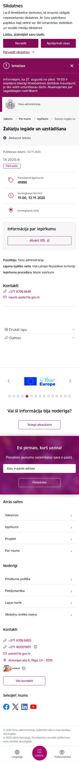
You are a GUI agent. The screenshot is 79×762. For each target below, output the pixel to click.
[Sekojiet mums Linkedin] (24, 707)
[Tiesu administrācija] (40, 109)
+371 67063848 (19, 291)
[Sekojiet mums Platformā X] (15, 707)
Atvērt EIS (37, 240)
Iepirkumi (11, 527)
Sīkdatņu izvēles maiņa (21, 614)
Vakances (12, 515)
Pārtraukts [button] (12, 166)
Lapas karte (13, 603)
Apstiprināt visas (58, 43)
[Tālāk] (70, 381)
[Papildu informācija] (35, 646)
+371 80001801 (19, 647)
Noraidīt (20, 43)
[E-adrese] (11, 668)
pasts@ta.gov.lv (19, 653)
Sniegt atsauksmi (40, 425)
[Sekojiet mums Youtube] (33, 706)
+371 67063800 (19, 640)
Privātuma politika (17, 579)
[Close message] (72, 65)
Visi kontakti (24, 681)
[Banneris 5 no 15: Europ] (39, 381)
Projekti (10, 539)
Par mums (12, 551)
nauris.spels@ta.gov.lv (24, 297)
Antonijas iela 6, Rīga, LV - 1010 (30, 660)
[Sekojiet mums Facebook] (6, 707)
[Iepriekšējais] (8, 381)
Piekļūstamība (15, 591)
